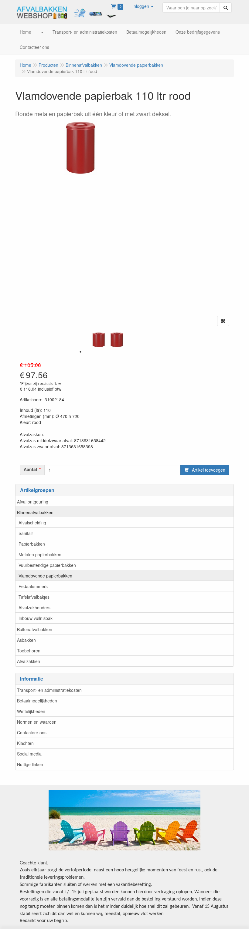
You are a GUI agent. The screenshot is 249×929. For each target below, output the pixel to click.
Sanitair (26, 533)
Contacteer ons (31, 732)
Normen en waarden (36, 722)
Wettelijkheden (31, 711)
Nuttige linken (30, 764)
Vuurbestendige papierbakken (47, 565)
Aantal (30, 469)
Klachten (25, 743)
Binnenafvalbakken (35, 512)
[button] (143, 6)
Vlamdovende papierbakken (45, 576)
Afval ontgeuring (32, 502)
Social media (29, 754)
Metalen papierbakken (40, 554)
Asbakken (26, 640)
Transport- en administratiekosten (49, 690)
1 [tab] (80, 352)
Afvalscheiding (32, 523)
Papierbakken (32, 544)
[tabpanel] (99, 339)
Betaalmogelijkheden (37, 701)
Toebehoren (28, 651)
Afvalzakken (28, 661)
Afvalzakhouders (34, 607)
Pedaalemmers (33, 586)
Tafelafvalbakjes (34, 597)
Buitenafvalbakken (34, 629)
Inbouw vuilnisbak (36, 618)
